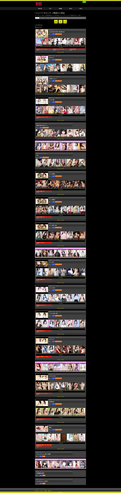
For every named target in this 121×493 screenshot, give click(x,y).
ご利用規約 (45, 490)
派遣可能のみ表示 (39, 27)
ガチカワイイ (51, 57)
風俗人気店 (40, 8)
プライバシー (41, 490)
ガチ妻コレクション (53, 78)
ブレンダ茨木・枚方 (53, 225)
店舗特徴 (56, 21)
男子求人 (70, 8)
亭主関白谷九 (51, 401)
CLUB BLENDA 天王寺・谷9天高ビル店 (56, 31)
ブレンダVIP (51, 262)
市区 (60, 21)
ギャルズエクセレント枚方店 (42, 481)
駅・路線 (65, 21)
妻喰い (50, 427)
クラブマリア (51, 339)
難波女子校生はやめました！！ (42, 125)
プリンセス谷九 (52, 287)
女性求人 (80, 8)
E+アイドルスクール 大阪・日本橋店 (43, 454)
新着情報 (60, 8)
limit (37, 155)
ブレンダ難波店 (52, 199)
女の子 (50, 8)
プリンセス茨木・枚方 (53, 313)
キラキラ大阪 (51, 99)
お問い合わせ (36, 490)
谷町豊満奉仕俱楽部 (40, 473)
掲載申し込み (49, 490)
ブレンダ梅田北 (52, 173)
